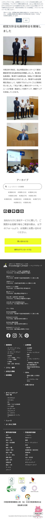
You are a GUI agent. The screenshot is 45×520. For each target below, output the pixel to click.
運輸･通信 (9, 457)
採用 (26, 445)
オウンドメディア (30, 462)
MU (8, 402)
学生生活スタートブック (14, 415)
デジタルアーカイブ (30, 465)
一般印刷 (27, 447)
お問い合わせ (29, 385)
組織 (28, 354)
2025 (20, 192)
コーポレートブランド (33, 352)
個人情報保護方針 (32, 365)
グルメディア (11, 411)
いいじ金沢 (11, 406)
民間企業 (8, 462)
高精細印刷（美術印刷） (32, 450)
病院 (7, 445)
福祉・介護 (9, 447)
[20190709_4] (22, 161)
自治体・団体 (9, 450)
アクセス (29, 350)
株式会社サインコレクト (13, 327)
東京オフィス (10, 276)
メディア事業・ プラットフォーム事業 (14, 358)
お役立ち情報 (10, 371)
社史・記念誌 (29, 457)
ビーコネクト (11, 413)
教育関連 (8, 437)
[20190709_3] (22, 134)
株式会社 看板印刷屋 (12, 322)
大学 (7, 435)
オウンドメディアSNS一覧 (11, 394)
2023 (11, 196)
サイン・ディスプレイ (31, 442)
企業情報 (28, 345)
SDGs (27, 372)
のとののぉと (11, 398)
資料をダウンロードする (23, 249)
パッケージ (28, 460)
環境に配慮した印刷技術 (33, 376)
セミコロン (11, 400)
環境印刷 (27, 452)
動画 (26, 440)
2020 (7, 199)
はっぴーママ (11, 408)
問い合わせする (22, 241)
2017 (36, 199)
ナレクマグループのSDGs (32, 380)
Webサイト (28, 437)
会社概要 (29, 348)
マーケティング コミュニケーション (14, 348)
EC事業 (10, 361)
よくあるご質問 (11, 424)
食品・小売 (9, 465)
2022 (22, 196)
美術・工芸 (9, 440)
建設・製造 (9, 452)
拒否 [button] (26, 20)
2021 (31, 196)
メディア (8, 470)
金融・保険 (9, 460)
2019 (16, 199)
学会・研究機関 (10, 442)
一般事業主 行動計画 (33, 362)
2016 (16, 202)
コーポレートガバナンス (33, 359)
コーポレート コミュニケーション (14, 352)
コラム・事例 (10, 367)
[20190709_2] (22, 108)
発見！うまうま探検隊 (14, 404)
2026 (11, 192)
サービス (8, 467)
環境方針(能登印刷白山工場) (33, 367)
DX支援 (10, 355)
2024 (31, 192)
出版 (26, 455)
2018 (26, 199)
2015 (26, 202)
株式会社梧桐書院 (11, 312)
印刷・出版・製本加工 (14, 364)
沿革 (28, 357)
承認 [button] (19, 20)
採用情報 (9, 375)
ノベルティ (28, 435)
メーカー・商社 (10, 455)
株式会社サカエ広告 (12, 317)
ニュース (9, 420)
